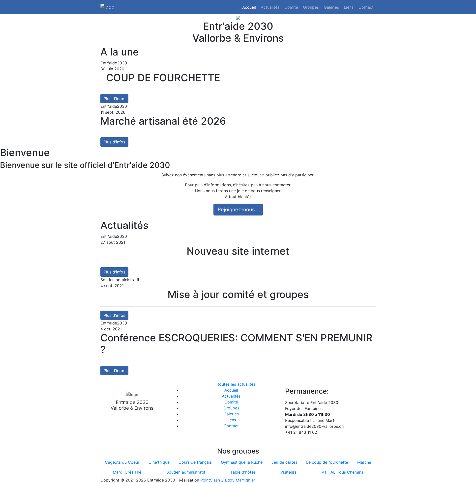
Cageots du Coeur (122, 462)
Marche (364, 462)
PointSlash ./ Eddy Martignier (227, 480)
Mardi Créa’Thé (127, 472)
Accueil (249, 7)
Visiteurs (288, 472)
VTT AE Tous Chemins (342, 472)
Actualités (270, 7)
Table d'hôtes (243, 472)
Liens (349, 7)
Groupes (311, 7)
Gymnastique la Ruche (242, 462)
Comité (291, 7)
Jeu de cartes (284, 462)
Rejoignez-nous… (238, 210)
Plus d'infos (114, 98)
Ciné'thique (159, 462)
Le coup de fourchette (327, 462)
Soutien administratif (185, 472)
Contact (366, 7)
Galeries (331, 7)
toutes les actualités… (238, 384)
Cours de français (195, 462)
